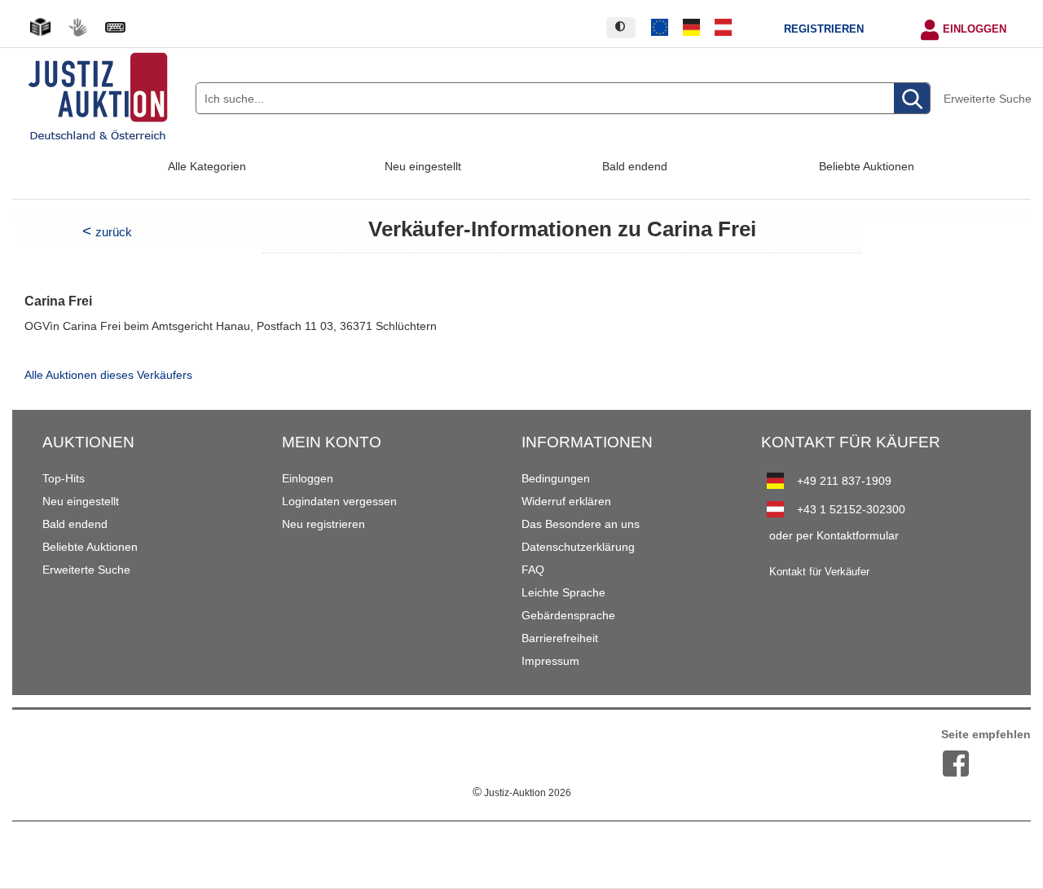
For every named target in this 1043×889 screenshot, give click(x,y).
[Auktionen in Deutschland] (691, 27)
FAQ (533, 569)
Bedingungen (556, 478)
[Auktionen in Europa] (660, 27)
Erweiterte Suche (988, 98)
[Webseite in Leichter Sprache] (40, 27)
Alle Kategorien (207, 166)
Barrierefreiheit (560, 638)
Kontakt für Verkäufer (819, 572)
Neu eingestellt (423, 166)
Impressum (550, 660)
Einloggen (974, 29)
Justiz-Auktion (522, 793)
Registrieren (824, 29)
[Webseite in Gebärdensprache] (77, 27)
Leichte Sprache (563, 592)
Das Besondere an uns (581, 523)
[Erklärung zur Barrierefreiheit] (115, 27)
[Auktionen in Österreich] (722, 27)
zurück (113, 232)
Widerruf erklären (566, 501)
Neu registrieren (323, 523)
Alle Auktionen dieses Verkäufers (108, 375)
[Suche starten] (912, 99)
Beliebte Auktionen (866, 166)
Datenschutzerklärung (578, 546)
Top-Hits (63, 478)
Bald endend (634, 166)
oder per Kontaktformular (834, 535)
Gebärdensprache (568, 615)
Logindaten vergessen (339, 501)
